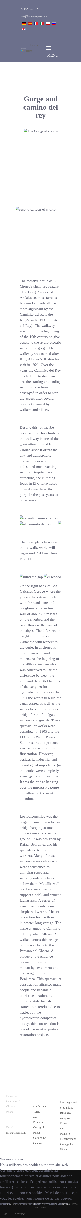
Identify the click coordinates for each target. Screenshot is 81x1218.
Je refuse (19, 1214)
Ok (5, 1214)
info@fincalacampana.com (22, 1132)
